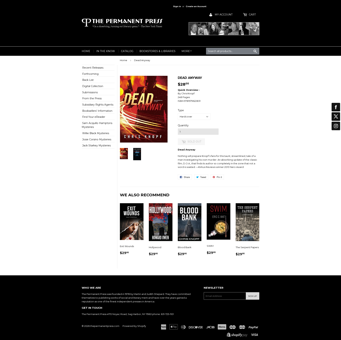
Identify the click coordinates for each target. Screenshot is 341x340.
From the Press (92, 98)
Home (86, 51)
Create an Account (196, 6)
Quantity (183, 125)
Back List (88, 80)
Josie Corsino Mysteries (96, 139)
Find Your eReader (93, 116)
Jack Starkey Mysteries (96, 145)
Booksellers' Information (97, 110)
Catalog (127, 51)
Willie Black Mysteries (95, 133)
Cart (252, 14)
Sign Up (252, 296)
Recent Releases (92, 67)
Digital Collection (92, 86)
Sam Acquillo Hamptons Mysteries (97, 125)
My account (223, 14)
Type (181, 110)
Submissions (90, 92)
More (186, 51)
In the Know (105, 51)
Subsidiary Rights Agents (97, 104)
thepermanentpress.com (104, 326)
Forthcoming (90, 73)
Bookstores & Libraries (157, 51)
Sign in (177, 6)
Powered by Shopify (134, 326)
